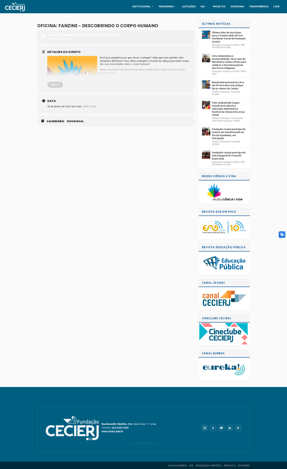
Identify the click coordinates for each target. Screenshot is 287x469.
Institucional (141, 6)
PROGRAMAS (166, 6)
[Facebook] (213, 428)
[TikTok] (238, 428)
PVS (191, 465)
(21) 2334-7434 (120, 427)
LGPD (276, 6)
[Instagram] (204, 428)
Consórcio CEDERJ (177, 465)
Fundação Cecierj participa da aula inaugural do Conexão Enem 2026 (228, 155)
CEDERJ (215, 92)
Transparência (258, 6)
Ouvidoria (237, 6)
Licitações (189, 6)
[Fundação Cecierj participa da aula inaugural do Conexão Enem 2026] (206, 155)
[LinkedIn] (229, 428)
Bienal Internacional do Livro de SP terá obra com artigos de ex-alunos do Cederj (228, 85)
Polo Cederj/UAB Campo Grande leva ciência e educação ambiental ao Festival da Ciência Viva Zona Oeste (228, 108)
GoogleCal (75, 121)
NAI (203, 6)
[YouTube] (221, 428)
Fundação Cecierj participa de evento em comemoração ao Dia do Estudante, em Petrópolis (228, 134)
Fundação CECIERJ (231, 45)
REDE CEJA (230, 465)
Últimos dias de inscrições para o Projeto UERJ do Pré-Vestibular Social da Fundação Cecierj (229, 37)
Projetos (219, 6)
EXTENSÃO (244, 465)
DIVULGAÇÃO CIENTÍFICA (209, 465)
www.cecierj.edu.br (112, 431)
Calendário (55, 121)
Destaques (217, 45)
